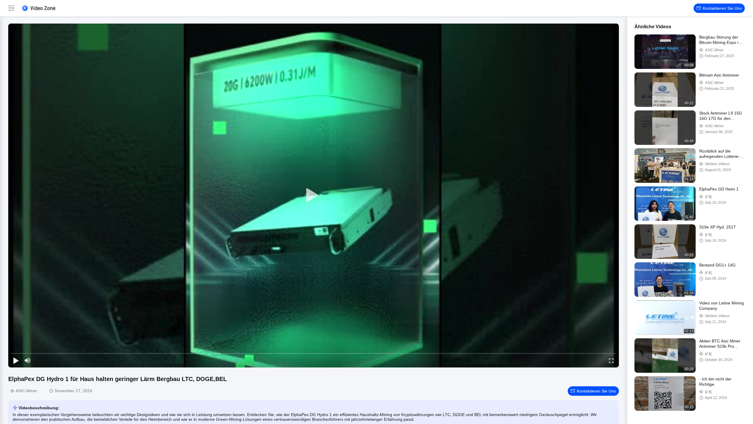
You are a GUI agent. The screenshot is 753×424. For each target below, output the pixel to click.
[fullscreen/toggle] (611, 360)
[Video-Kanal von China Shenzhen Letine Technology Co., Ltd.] (38, 8)
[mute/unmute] (28, 360)
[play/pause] (16, 360)
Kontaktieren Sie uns (722, 8)
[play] (313, 195)
